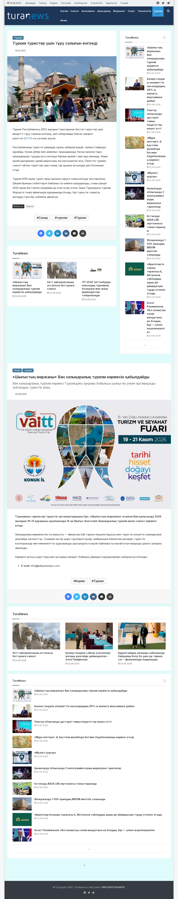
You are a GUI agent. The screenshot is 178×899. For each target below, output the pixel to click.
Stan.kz (29, 206)
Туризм (157, 11)
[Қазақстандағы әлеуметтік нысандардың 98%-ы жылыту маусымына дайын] (134, 83)
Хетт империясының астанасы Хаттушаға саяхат (60, 285)
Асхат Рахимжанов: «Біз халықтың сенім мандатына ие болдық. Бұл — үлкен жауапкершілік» (156, 317)
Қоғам (64, 11)
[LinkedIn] (57, 233)
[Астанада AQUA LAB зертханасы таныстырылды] (134, 220)
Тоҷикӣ (124, 3)
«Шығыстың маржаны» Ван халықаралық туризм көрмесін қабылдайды (155, 58)
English (54, 3)
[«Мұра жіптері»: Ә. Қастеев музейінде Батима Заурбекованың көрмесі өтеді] (134, 142)
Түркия (81, 217)
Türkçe (43, 3)
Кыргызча (111, 3)
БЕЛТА (28, 138)
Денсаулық (104, 11)
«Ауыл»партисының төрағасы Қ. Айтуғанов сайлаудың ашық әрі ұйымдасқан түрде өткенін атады (156, 279)
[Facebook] (41, 233)
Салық (43, 217)
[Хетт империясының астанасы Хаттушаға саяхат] (62, 270)
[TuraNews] (28, 15)
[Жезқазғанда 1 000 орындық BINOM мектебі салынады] (134, 244)
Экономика (88, 11)
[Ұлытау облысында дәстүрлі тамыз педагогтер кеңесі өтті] (134, 115)
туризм (62, 217)
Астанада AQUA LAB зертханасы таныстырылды (156, 223)
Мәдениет (119, 11)
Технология (144, 11)
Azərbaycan (80, 3)
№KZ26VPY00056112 (113, 887)
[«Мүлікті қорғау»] (134, 177)
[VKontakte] (66, 233)
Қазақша (30, 3)
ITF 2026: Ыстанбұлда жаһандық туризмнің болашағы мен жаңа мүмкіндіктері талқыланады (96, 289)
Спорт (131, 11)
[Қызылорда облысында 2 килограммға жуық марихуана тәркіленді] (134, 193)
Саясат (74, 11)
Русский (66, 3)
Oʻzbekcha (96, 3)
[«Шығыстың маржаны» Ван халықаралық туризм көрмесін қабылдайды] (27, 270)
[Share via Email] (74, 233)
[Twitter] (49, 233)
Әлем (63, 20)
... (145, 344)
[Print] (82, 233)
